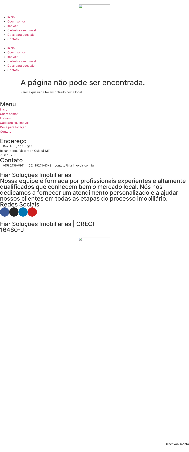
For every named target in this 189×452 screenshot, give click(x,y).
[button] (94, 43)
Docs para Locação (21, 34)
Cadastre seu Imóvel (21, 30)
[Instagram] (13, 212)
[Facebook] (4, 212)
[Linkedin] (23, 212)
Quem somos (16, 21)
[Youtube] (32, 212)
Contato (13, 39)
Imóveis (12, 26)
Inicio (11, 17)
